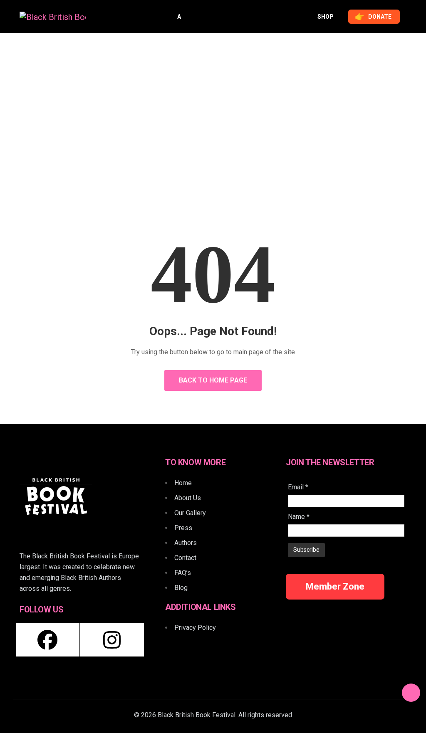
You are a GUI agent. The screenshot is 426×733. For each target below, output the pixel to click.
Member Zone (335, 586)
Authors (185, 543)
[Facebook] (47, 639)
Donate (373, 16)
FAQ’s (182, 573)
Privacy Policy (195, 628)
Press (183, 528)
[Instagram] (112, 639)
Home (186, 149)
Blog (181, 588)
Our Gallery (190, 513)
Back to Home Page (213, 380)
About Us (187, 498)
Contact (185, 558)
